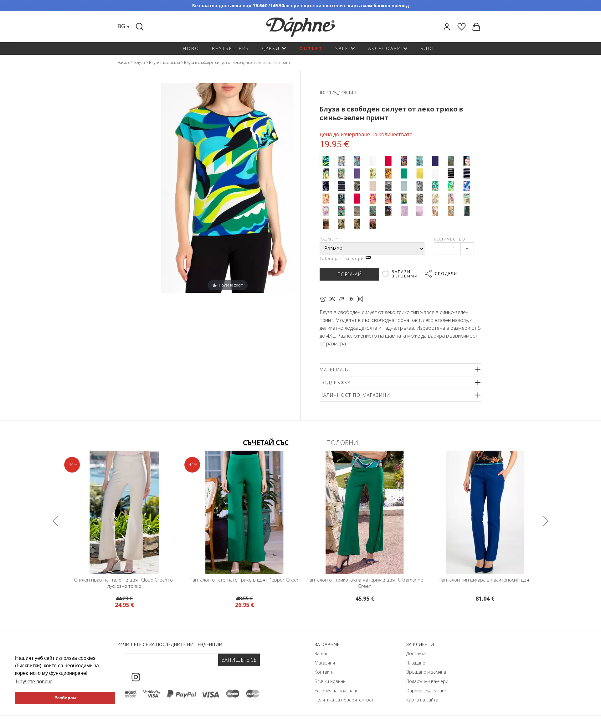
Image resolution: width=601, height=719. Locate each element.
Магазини (325, 663)
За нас (321, 653)
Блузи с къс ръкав (164, 62)
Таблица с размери (343, 258)
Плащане (415, 663)
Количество (449, 239)
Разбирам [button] (65, 697)
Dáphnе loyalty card (426, 691)
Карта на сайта (422, 700)
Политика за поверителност (344, 700)
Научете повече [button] (34, 681)
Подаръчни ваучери (427, 681)
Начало (123, 62)
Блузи (139, 62)
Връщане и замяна (426, 672)
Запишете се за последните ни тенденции (169, 644)
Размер (328, 239)
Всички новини (330, 681)
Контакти (324, 672)
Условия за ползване (336, 691)
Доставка (416, 653)
